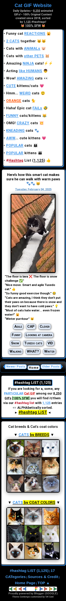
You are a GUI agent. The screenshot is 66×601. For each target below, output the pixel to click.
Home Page (25, 583)
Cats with (23, 48)
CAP (30, 326)
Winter (49, 351)
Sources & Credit (43, 577)
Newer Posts (15, 366)
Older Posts (51, 366)
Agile (18, 326)
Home (34, 367)
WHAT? (33, 351)
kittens (21, 153)
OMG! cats (22, 123)
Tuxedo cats (33, 343)
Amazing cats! (25, 63)
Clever (45, 326)
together (21, 41)
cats (18, 101)
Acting (24, 71)
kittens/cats (22, 86)
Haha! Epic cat (24, 108)
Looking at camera (39, 335)
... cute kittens (23, 138)
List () (25, 160)
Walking (15, 351)
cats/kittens (23, 115)
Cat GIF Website (33, 5)
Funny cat (25, 33)
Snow (15, 343)
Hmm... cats (23, 93)
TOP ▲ (43, 583)
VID (50, 343)
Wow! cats (24, 78)
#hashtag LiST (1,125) (29, 571)
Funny (16, 335)
